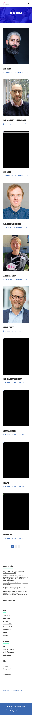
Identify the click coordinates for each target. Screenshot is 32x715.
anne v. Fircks (20, 72)
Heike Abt (6, 482)
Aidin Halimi (7, 68)
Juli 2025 (5, 621)
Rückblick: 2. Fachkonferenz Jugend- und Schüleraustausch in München (14, 588)
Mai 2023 (5, 635)
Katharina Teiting (9, 275)
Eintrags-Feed (6, 669)
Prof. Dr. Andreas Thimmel (13, 379)
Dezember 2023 (7, 624)
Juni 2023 (5, 632)
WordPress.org (7, 675)
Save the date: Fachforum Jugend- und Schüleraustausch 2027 (13, 572)
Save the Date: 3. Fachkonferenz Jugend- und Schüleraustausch (15, 583)
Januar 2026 (6, 618)
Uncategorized (7, 655)
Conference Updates (8, 649)
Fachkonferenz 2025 (8, 652)
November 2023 (7, 627)
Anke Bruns (7, 172)
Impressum (14, 690)
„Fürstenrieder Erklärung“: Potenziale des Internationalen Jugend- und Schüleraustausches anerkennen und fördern (15, 593)
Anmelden (5, 666)
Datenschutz (6, 690)
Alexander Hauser (9, 431)
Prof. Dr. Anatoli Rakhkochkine (14, 120)
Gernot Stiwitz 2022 (10, 327)
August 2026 (6, 616)
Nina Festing (7, 534)
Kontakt (20, 690)
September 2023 (8, 630)
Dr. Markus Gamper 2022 (12, 224)
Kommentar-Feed (7, 672)
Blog (4, 646)
